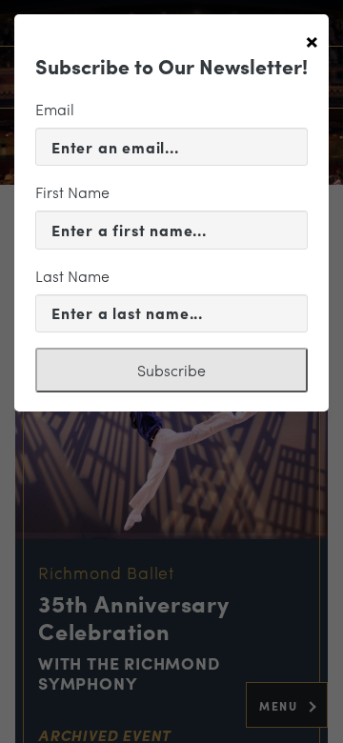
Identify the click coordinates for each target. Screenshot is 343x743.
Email (54, 109)
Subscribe (171, 370)
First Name (72, 192)
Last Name (72, 276)
